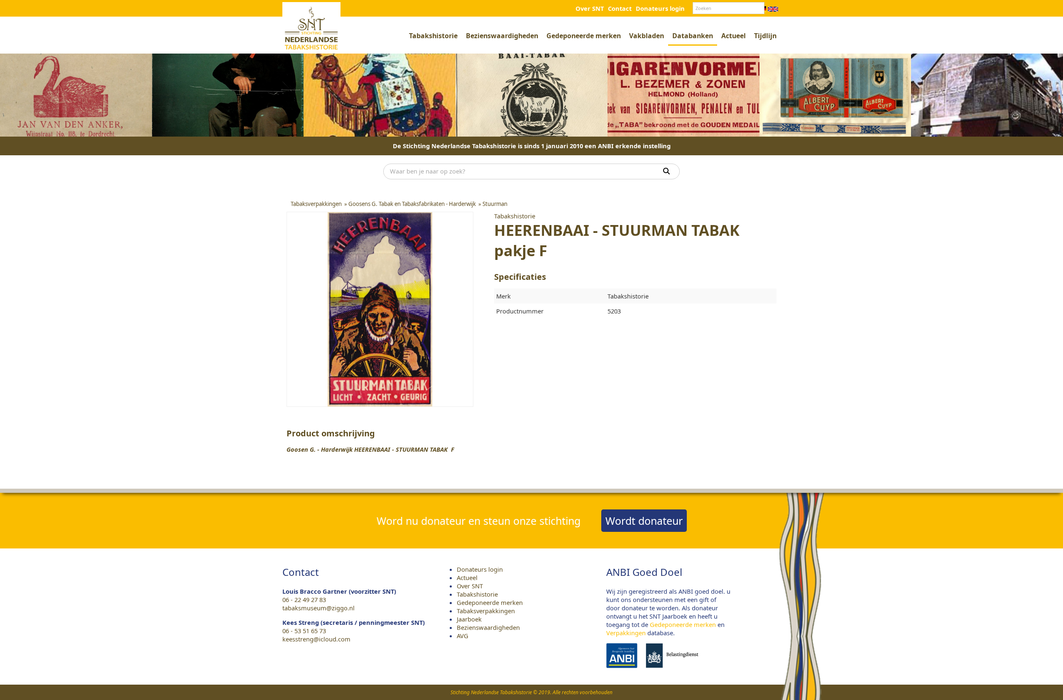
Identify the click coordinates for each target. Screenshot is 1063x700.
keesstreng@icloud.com (316, 639)
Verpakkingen (626, 633)
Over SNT (590, 8)
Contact (620, 8)
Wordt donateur (644, 521)
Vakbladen (646, 35)
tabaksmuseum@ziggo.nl (318, 608)
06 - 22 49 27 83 (304, 599)
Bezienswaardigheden (502, 35)
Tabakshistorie (433, 35)
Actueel (733, 35)
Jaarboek (469, 619)
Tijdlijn (765, 35)
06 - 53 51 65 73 (304, 631)
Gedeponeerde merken (583, 35)
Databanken (692, 35)
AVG (462, 635)
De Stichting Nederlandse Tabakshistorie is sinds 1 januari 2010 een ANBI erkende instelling (532, 146)
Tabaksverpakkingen (486, 611)
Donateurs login (660, 8)
